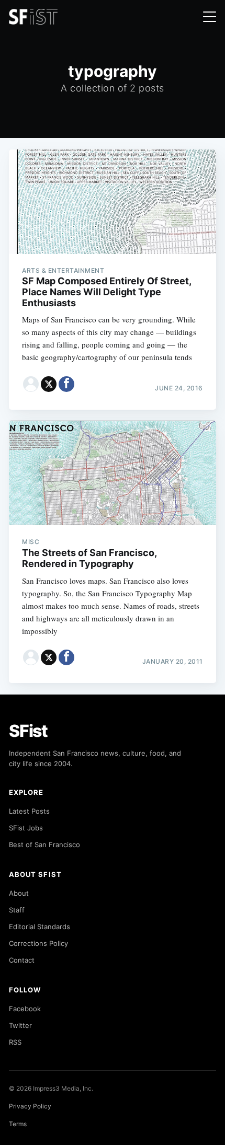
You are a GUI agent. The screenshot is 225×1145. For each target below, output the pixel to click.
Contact (22, 960)
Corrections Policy (38, 943)
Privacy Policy (30, 1106)
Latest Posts (29, 811)
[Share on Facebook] (66, 384)
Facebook (25, 1008)
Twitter (20, 1025)
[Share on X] (49, 384)
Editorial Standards (39, 926)
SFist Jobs (26, 828)
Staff (17, 910)
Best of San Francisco (44, 844)
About (19, 893)
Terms (18, 1124)
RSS (15, 1042)
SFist (28, 731)
